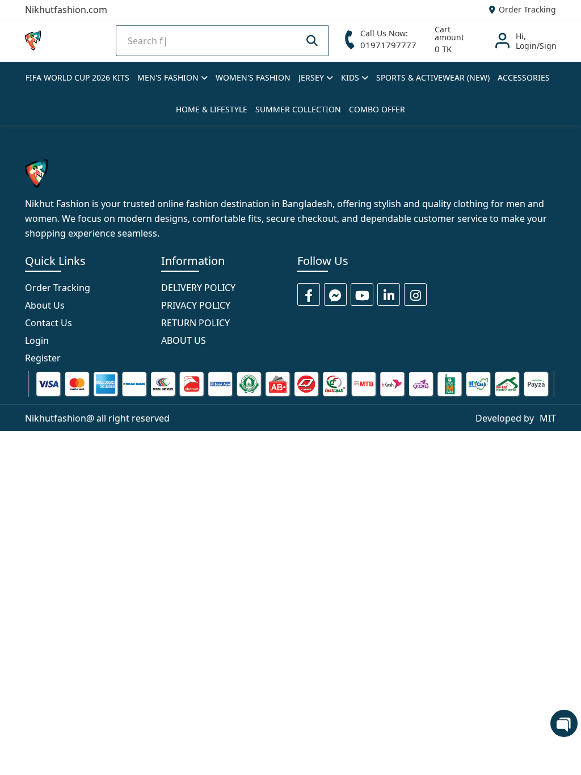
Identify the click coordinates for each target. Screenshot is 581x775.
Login (37, 340)
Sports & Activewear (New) (433, 77)
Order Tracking (526, 9)
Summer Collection (298, 109)
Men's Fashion (169, 77)
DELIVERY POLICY (198, 287)
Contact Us (48, 323)
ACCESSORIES (524, 77)
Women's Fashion (253, 77)
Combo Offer (377, 109)
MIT (548, 418)
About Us (45, 305)
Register (43, 358)
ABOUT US (183, 340)
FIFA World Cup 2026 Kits (77, 77)
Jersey (312, 77)
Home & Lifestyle (211, 109)
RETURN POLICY (195, 323)
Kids (351, 77)
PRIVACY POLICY (195, 305)
